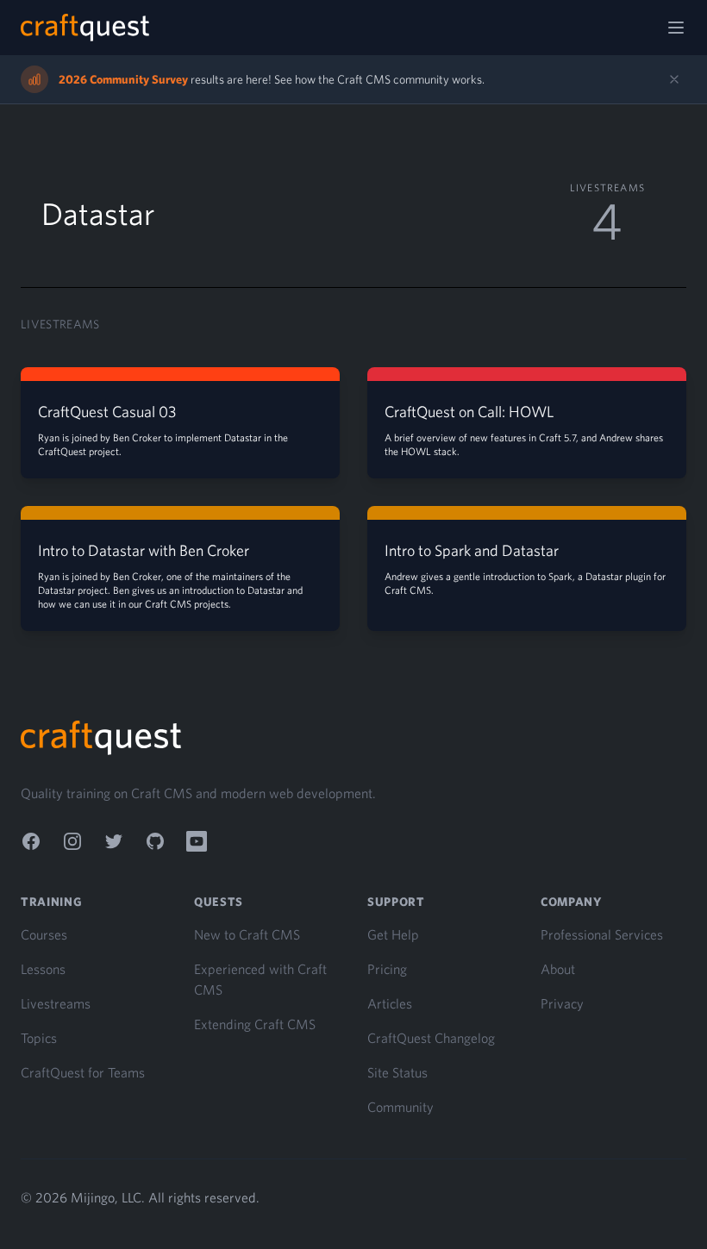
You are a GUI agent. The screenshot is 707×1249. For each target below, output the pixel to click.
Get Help (393, 934)
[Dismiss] (674, 79)
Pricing (387, 969)
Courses (44, 934)
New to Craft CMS (247, 934)
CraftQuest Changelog (431, 1038)
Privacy (562, 1003)
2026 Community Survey (123, 79)
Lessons (43, 969)
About (558, 969)
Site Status (397, 1072)
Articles (389, 1003)
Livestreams (56, 1003)
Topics (39, 1038)
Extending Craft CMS (255, 1024)
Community (400, 1107)
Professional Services (602, 934)
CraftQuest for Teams (83, 1072)
